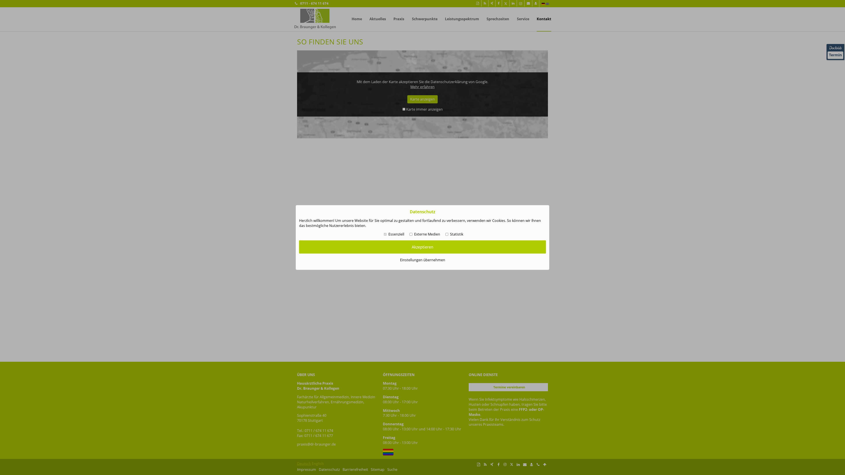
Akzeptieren (422, 247)
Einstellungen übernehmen (422, 260)
